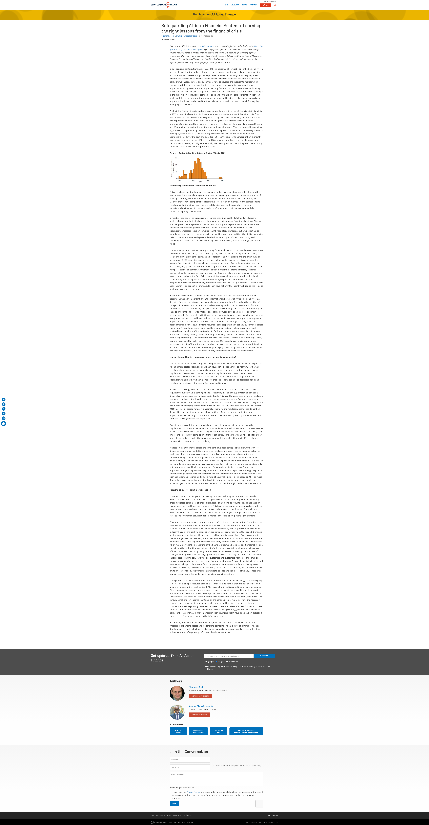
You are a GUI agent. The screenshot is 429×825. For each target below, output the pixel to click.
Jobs (184, 815)
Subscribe (264, 656)
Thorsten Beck (167, 36)
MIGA (183, 822)
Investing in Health (178, 731)
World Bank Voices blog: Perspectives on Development (246, 731)
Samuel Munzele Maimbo (186, 36)
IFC (179, 822)
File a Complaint (273, 815)
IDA (175, 822)
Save (174, 803)
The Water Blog (218, 731)
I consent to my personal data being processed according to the (239, 667)
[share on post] (3, 409)
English (172, 39)
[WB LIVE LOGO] (265, 5)
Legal (152, 815)
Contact (253, 5)
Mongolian (233, 661)
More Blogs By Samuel (199, 715)
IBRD (170, 822)
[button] (275, 5)
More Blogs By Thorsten (200, 696)
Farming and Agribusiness (198, 731)
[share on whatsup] (3, 418)
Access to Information (174, 815)
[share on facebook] (3, 404)
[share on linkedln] (3, 413)
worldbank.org (270, 1)
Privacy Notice (193, 792)
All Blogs (235, 5)
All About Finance (223, 14)
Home (226, 5)
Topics (244, 5)
